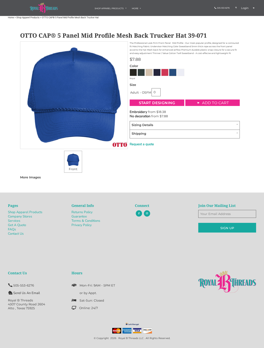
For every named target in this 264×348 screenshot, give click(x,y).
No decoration (140, 116)
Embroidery (138, 112)
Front (73, 169)
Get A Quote (17, 225)
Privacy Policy (81, 225)
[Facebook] (139, 213)
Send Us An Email (26, 293)
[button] (110, 8)
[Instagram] (147, 213)
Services (14, 220)
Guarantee (79, 216)
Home (11, 17)
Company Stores (20, 216)
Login (245, 8)
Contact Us (16, 233)
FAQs (12, 229)
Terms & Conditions (85, 220)
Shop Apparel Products (28, 17)
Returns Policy (81, 212)
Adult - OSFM (140, 92)
